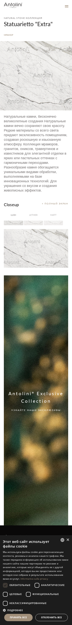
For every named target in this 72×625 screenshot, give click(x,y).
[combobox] (62, 540)
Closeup (11, 204)
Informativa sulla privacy (34, 578)
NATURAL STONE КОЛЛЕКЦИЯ (23, 18)
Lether (33, 215)
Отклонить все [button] (51, 617)
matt (53, 215)
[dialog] (36, 580)
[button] (36, 610)
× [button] (67, 539)
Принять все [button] (18, 617)
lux (13, 215)
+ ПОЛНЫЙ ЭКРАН (55, 203)
